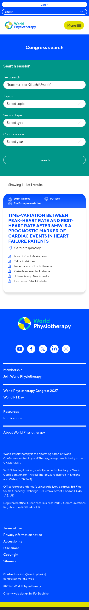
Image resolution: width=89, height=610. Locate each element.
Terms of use (12, 528)
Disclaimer (11, 548)
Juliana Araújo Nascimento (31, 276)
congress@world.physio (18, 578)
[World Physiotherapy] (20, 25)
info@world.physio (32, 574)
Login (44, 4)
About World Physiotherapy (24, 432)
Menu (72, 25)
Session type (12, 115)
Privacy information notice (22, 535)
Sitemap (9, 561)
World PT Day (13, 397)
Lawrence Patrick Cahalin (30, 281)
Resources (11, 411)
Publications (12, 418)
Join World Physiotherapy (22, 376)
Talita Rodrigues (24, 261)
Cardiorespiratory (27, 248)
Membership (13, 370)
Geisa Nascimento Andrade (32, 271)
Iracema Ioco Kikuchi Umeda (33, 266)
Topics (8, 96)
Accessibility (12, 541)
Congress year (13, 134)
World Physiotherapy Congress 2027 (30, 391)
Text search (11, 77)
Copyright (10, 554)
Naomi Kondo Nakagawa (30, 256)
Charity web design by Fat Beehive (26, 593)
